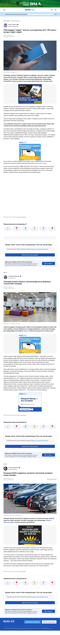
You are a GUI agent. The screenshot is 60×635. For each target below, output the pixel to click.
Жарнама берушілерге (49, 622)
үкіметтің (27, 331)
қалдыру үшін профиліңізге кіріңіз (39, 249)
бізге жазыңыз (22, 217)
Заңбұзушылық (15, 20)
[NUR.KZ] (30, 10)
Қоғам (5, 272)
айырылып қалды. (41, 163)
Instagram (49, 263)
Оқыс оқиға (7, 20)
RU (52, 9)
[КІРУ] (55, 9)
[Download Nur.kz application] (30, 3)
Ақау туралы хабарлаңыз (32, 622)
